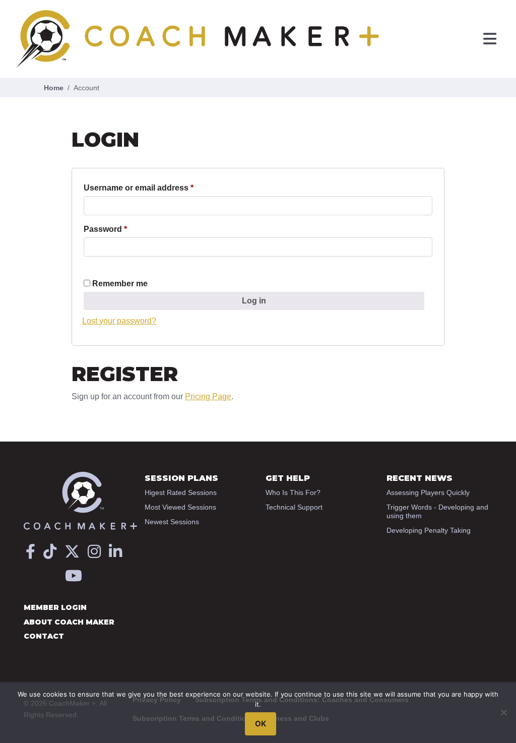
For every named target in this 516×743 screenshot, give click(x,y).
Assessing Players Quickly (428, 492)
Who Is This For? (293, 492)
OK (260, 723)
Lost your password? (119, 321)
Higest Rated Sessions (181, 492)
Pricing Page (208, 396)
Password (123, 228)
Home (53, 88)
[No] (503, 712)
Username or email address (156, 187)
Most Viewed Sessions (180, 507)
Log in (254, 300)
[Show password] (87, 265)
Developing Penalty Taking (428, 530)
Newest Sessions (172, 522)
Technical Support (294, 507)
